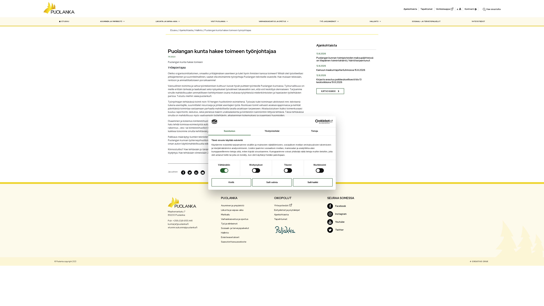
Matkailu (225, 214)
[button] (459, 8)
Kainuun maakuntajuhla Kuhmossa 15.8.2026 (340, 70)
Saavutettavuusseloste (233, 241)
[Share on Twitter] (190, 172)
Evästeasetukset (230, 237)
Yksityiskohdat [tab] (272, 131)
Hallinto (374, 21)
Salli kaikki (313, 182)
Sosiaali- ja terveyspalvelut (426, 21)
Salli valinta (272, 182)
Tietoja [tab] (314, 131)
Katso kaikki (328, 91)
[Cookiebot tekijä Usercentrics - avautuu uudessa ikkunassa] (320, 122)
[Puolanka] (59, 8)
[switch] (256, 170)
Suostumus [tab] (229, 131)
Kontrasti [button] (469, 9)
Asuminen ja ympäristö (111, 21)
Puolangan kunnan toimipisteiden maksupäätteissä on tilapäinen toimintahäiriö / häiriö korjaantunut (344, 59)
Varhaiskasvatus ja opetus (272, 21)
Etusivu (65, 21)
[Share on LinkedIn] (196, 172)
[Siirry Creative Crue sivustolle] (479, 261)
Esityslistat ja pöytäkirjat (287, 210)
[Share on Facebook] (183, 172)
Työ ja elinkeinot (328, 21)
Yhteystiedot (478, 21)
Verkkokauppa (443, 9)
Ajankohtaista (410, 9)
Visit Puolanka (218, 21)
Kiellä (231, 182)
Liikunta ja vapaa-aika (166, 21)
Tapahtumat (426, 9)
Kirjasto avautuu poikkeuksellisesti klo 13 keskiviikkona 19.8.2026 (339, 81)
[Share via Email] (203, 172)
